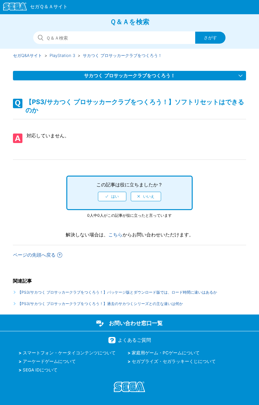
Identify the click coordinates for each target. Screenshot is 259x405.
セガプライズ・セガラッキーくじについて (174, 361)
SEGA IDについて (40, 369)
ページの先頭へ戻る (34, 255)
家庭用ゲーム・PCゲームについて (166, 352)
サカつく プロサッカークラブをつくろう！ (122, 55)
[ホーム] (32, 8)
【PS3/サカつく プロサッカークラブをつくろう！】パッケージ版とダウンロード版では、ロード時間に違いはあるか (117, 292)
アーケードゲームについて (49, 361)
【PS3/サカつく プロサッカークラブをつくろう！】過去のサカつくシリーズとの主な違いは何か (100, 303)
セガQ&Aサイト (27, 55)
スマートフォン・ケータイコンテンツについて (69, 352)
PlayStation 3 (62, 55)
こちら (115, 235)
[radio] (112, 196)
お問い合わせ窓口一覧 (136, 323)
